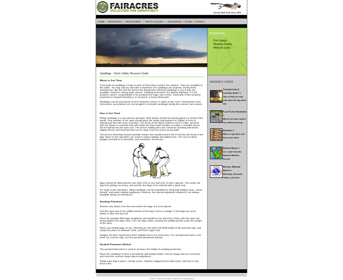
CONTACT (200, 21)
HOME (101, 21)
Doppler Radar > (231, 148)
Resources (217, 33)
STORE (188, 21)
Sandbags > (228, 130)
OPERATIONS (114, 21)
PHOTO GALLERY (154, 21)
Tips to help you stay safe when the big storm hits (234, 100)
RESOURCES (174, 21)
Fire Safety (219, 40)
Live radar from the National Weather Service (232, 155)
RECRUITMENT (133, 21)
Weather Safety (222, 44)
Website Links (222, 47)
